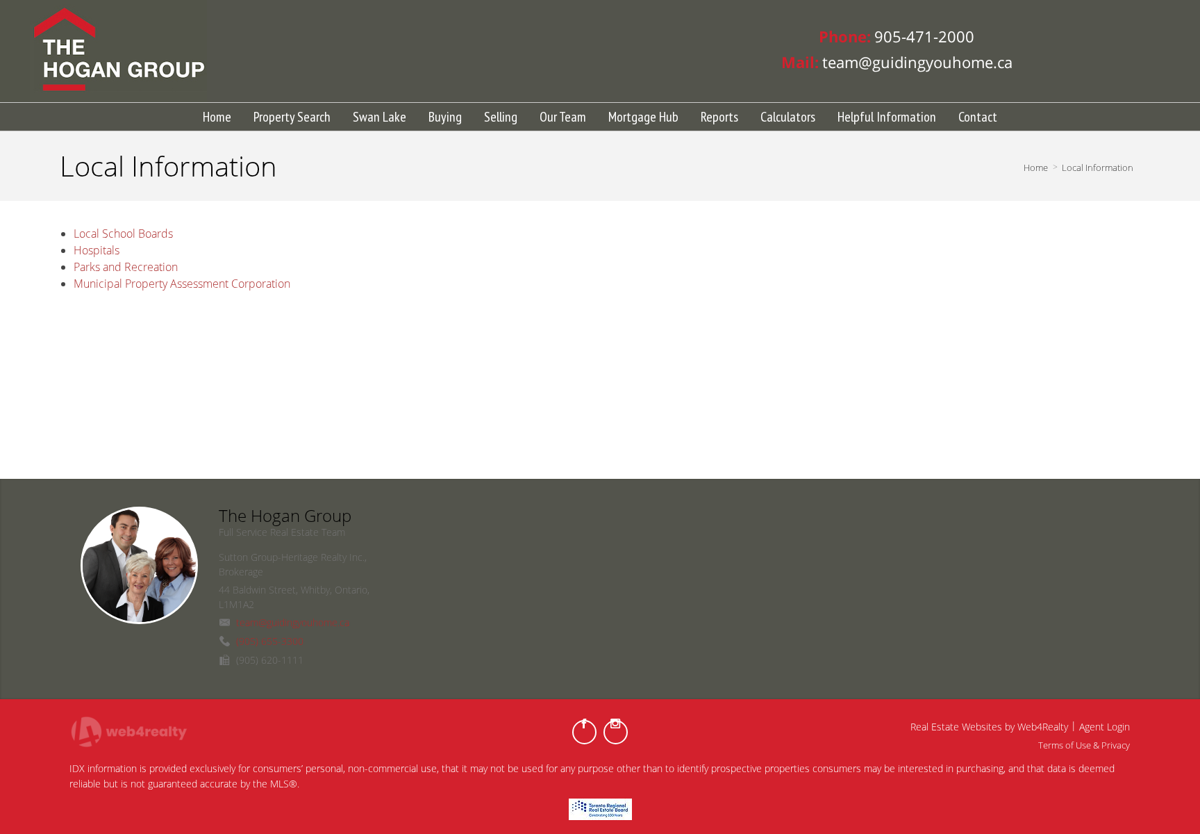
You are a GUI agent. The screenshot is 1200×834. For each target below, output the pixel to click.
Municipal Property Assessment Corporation (182, 283)
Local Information (1097, 167)
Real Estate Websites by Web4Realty (989, 726)
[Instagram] (615, 732)
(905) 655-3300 (269, 641)
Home (1036, 167)
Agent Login (1104, 726)
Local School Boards (123, 233)
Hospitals (96, 250)
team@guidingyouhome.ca (292, 622)
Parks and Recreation (126, 267)
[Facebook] (584, 732)
